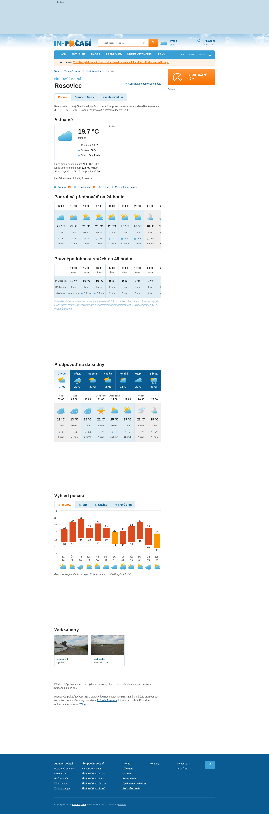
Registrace (208, 44)
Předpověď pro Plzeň (93, 788)
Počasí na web (131, 788)
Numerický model (91, 768)
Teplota (66, 504)
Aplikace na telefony (134, 783)
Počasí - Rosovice (107, 700)
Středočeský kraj (94, 71)
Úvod (56, 71)
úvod (62, 54)
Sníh (183, 54)
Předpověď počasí (73, 71)
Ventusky (182, 763)
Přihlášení (209, 41)
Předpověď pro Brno (93, 778)
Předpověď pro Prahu (93, 773)
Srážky (102, 504)
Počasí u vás (84, 187)
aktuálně (78, 54)
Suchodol (61, 659)
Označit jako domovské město (144, 83)
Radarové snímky (64, 768)
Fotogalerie (129, 778)
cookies (122, 804)
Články (127, 773)
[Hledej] (153, 43)
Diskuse (201, 54)
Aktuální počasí (63, 763)
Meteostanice (122, 187)
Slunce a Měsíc (85, 97)
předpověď (114, 54)
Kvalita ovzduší (112, 97)
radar (95, 54)
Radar (105, 187)
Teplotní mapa (62, 788)
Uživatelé (128, 768)
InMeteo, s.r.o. (79, 804)
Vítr (84, 504)
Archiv (191, 54)
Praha (173, 41)
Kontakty (154, 763)
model (139, 54)
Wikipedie (84, 704)
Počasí (62, 97)
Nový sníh (125, 504)
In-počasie (182, 768)
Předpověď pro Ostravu (94, 783)
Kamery (62, 187)
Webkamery (61, 783)
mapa (134, 187)
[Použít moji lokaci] (144, 43)
